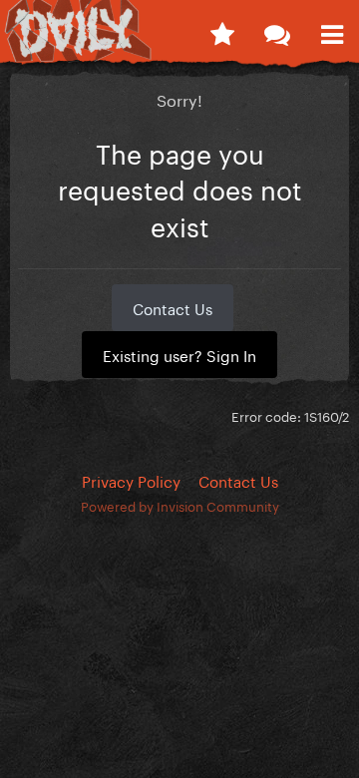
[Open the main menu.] (331, 30)
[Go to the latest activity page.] (221, 30)
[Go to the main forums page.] (276, 30)
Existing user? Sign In (179, 354)
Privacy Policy (131, 480)
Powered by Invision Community (180, 505)
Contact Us (172, 307)
